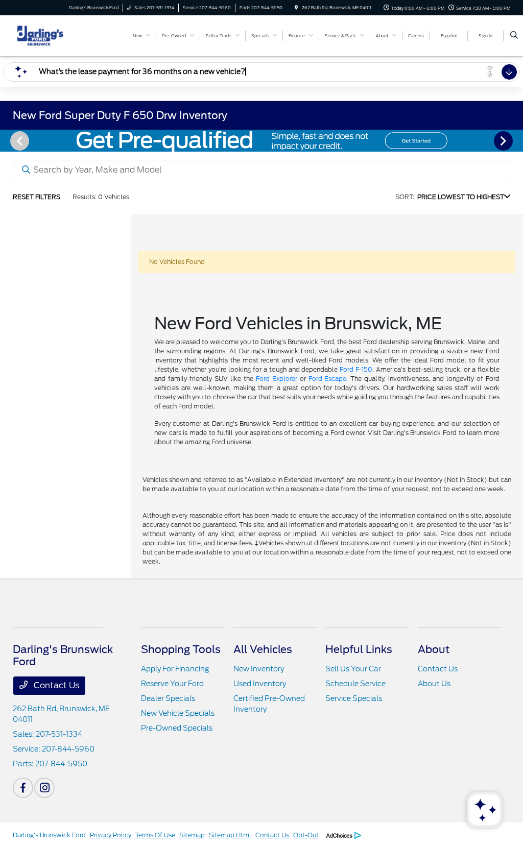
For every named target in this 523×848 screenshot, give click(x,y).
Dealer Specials (168, 698)
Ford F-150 (356, 369)
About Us (434, 684)
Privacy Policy (110, 835)
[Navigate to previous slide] (7, 140)
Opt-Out (306, 835)
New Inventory (258, 669)
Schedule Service (355, 684)
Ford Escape (327, 378)
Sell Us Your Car (353, 669)
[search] (514, 36)
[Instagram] (44, 788)
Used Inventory (259, 684)
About (433, 649)
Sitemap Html (230, 835)
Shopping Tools (181, 649)
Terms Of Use (155, 835)
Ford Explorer (276, 378)
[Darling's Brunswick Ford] (59, 35)
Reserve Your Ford (172, 684)
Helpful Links (358, 649)
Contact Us (55, 685)
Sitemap (192, 835)
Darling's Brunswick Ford (49, 835)
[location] (296, 7)
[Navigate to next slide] (515, 140)
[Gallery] (261, 141)
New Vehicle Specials (178, 713)
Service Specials (353, 698)
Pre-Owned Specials (176, 728)
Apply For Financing (175, 669)
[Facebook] (23, 788)
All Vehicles (262, 649)
